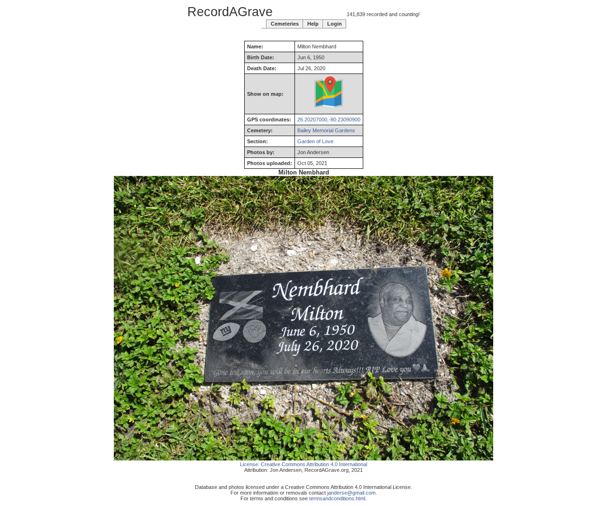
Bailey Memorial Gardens (326, 130)
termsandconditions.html (337, 498)
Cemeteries (285, 24)
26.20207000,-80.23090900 (328, 119)
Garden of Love (315, 141)
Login (334, 24)
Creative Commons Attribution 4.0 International (314, 464)
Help (313, 24)
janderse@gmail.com (351, 493)
